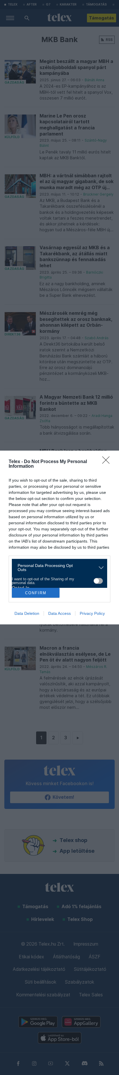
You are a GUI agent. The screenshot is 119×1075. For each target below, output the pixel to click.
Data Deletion (26, 613)
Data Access (59, 613)
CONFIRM (36, 593)
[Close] (107, 461)
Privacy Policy (92, 613)
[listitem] (57, 567)
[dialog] (59, 537)
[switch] (98, 581)
